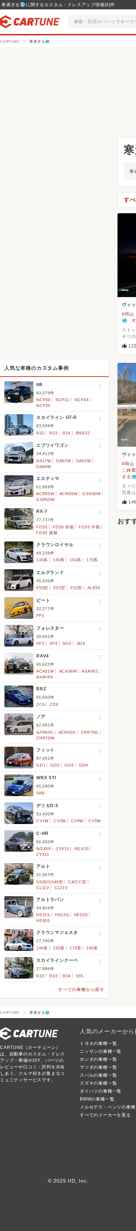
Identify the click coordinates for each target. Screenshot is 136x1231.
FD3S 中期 (89, 527)
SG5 (66, 643)
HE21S (43, 915)
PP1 (40, 615)
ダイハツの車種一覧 (100, 1091)
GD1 (40, 765)
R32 (40, 433)
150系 (75, 560)
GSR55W (45, 499)
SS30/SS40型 (49, 882)
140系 (59, 560)
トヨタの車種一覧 (98, 1043)
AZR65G (67, 732)
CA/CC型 (77, 882)
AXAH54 (44, 677)
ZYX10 (62, 848)
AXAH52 (90, 671)
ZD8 (54, 704)
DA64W (43, 466)
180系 (92, 948)
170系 (92, 560)
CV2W (60, 821)
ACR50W (45, 494)
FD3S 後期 (47, 533)
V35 (79, 976)
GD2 (54, 765)
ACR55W (68, 494)
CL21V (61, 887)
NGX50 (43, 848)
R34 (66, 433)
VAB (40, 793)
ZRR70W (45, 738)
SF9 (53, 643)
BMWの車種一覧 (97, 1099)
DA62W (83, 461)
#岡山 (128, 314)
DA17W (43, 461)
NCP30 (43, 400)
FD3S (42, 527)
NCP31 (62, 400)
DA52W (63, 461)
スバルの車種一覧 (98, 1075)
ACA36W (68, 671)
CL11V (42, 887)
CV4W (77, 821)
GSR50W (91, 494)
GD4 (83, 765)
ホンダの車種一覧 (98, 1059)
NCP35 (43, 405)
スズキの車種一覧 (98, 1083)
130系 (42, 560)
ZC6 (40, 704)
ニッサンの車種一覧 (100, 1051)
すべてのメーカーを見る (105, 1115)
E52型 (76, 588)
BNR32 (83, 433)
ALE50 (93, 588)
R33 (53, 433)
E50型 (42, 588)
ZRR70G (90, 732)
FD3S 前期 (63, 527)
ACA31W (45, 671)
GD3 (69, 765)
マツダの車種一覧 (98, 1067)
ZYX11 (42, 854)
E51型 (59, 588)
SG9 (81, 643)
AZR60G (45, 732)
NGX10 (81, 848)
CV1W (42, 821)
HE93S (43, 920)
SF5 (40, 643)
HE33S (81, 915)
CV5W (94, 821)
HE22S (62, 915)
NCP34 (82, 400)
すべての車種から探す (81, 989)
